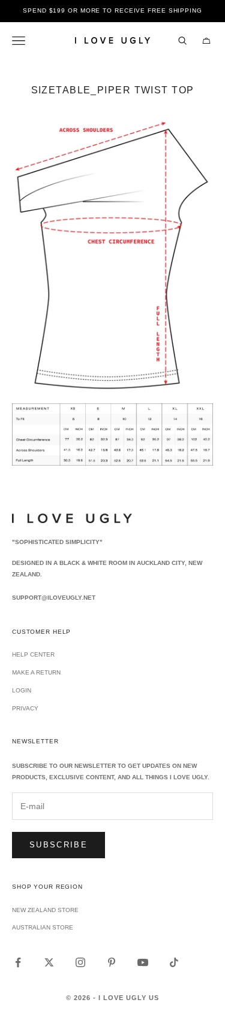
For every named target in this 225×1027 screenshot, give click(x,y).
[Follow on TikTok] (174, 962)
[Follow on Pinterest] (112, 962)
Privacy (25, 708)
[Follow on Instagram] (80, 962)
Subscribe (58, 844)
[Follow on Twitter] (49, 962)
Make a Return (36, 672)
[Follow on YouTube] (143, 962)
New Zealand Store (45, 910)
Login (21, 690)
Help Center (33, 654)
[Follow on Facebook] (18, 962)
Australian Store (42, 927)
